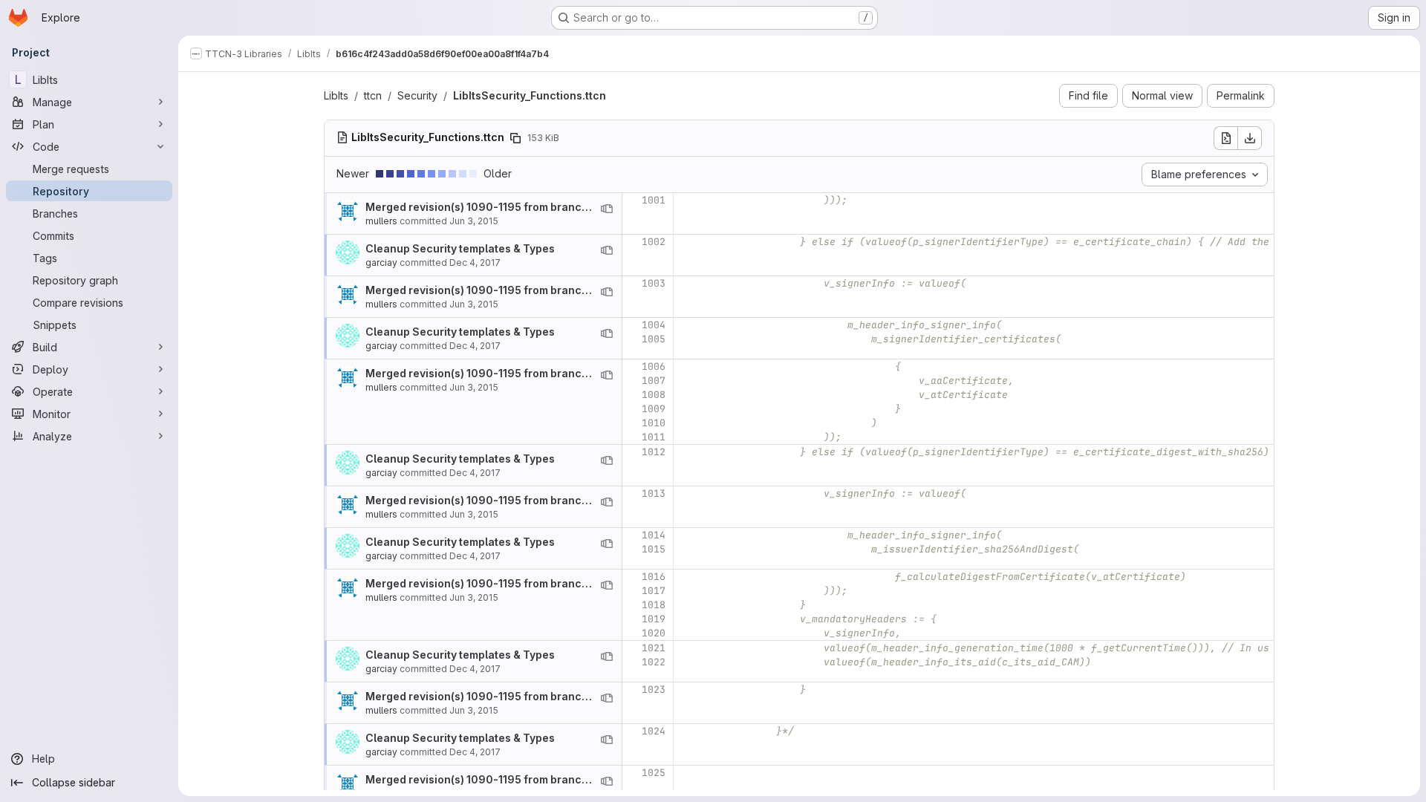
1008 (653, 394)
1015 (653, 549)
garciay (381, 262)
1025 (653, 772)
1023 (653, 689)
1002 (653, 241)
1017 (653, 590)
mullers (381, 220)
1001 (653, 200)
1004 (653, 325)
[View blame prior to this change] (607, 209)
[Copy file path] (515, 138)
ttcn (373, 95)
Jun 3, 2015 (473, 220)
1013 (653, 493)
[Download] (1250, 138)
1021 (653, 648)
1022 (653, 662)
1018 (653, 605)
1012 (653, 452)
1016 (653, 576)
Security (417, 95)
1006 (653, 366)
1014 (653, 535)
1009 (653, 408)
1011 (653, 437)
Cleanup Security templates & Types (460, 248)
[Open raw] (1225, 138)
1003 (653, 283)
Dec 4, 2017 (475, 262)
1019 (653, 619)
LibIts (336, 95)
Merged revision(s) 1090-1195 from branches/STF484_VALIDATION (539, 206)
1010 (653, 423)
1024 (653, 731)
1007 (653, 380)
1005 (653, 339)
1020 (653, 633)
